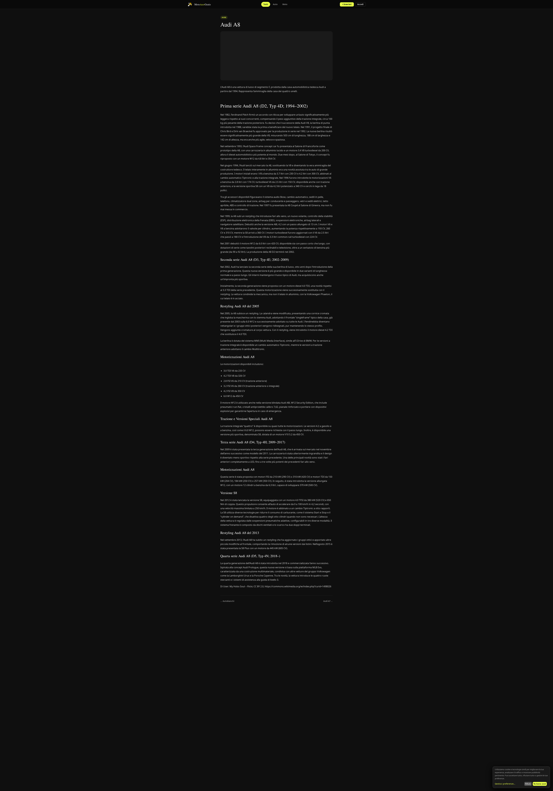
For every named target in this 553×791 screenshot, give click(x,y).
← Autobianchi (227, 601)
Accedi (360, 4)
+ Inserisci (347, 4)
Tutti (265, 4)
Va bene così (539, 784)
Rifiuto (528, 784)
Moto (284, 4)
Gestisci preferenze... (505, 783)
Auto (275, 4)
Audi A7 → (328, 601)
